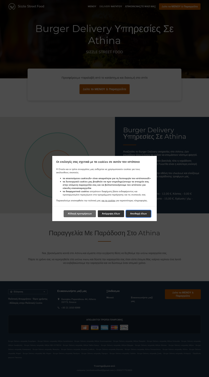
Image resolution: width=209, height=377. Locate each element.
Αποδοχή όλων (138, 213)
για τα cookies (108, 200)
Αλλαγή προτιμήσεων (80, 213)
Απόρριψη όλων (111, 213)
